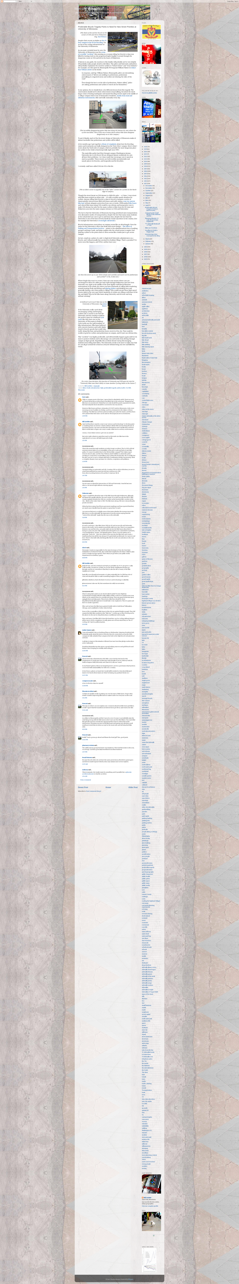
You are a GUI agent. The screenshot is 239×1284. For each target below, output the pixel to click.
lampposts (145, 651)
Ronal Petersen (87, 757)
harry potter (146, 594)
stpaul (144, 1034)
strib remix (145, 1043)
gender (144, 563)
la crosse (145, 645)
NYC (143, 780)
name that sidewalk (148, 742)
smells (144, 1007)
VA (143, 1115)
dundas (144, 496)
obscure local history (148, 787)
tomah (144, 1077)
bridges (144, 378)
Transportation (147, 1090)
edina (144, 505)
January (148, 244)
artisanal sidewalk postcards (151, 320)
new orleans (146, 751)
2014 (145, 176)
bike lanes (145, 342)
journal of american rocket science (150, 635)
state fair (145, 1030)
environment (146, 519)
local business (146, 660)
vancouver (145, 1119)
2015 (145, 173)
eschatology (146, 521)
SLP (143, 1003)
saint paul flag (146, 936)
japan (144, 630)
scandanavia (146, 945)
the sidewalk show (147, 1068)
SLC (143, 1001)
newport (144, 756)
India (143, 612)
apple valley (145, 306)
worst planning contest (149, 1155)
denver (144, 470)
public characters (147, 874)
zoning (144, 1168)
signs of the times (147, 994)
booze (144, 369)
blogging (145, 360)
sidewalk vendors (147, 985)
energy (144, 512)
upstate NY (145, 1110)
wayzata (144, 1133)
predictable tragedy (110, 388)
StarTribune (102, 37)
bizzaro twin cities (147, 353)
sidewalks (145, 987)
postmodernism (147, 863)
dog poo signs (146, 487)
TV (143, 1097)
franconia (145, 548)
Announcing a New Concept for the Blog (152, 235)
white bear (145, 1141)
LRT (143, 676)
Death (88, 388)
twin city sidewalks (88, 9)
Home (108, 787)
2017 (145, 169)
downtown (145, 492)
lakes (143, 649)
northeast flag (146, 769)
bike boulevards (147, 338)
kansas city (145, 638)
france (144, 545)
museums (145, 738)
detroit (144, 478)
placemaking (146, 843)
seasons (144, 954)
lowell (144, 674)
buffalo (144, 380)
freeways (145, 552)
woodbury (145, 1153)
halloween (145, 589)
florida (144, 541)
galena (144, 557)
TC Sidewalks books (148, 1052)
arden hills (145, 315)
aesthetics (145, 291)
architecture (146, 311)
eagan (144, 501)
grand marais (146, 577)
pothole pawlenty (147, 865)
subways (144, 1048)
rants (143, 899)
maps (143, 685)
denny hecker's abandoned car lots (150, 465)
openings (145, 800)
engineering (146, 514)
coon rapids (146, 437)
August (147, 195)
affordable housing (148, 295)
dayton (144, 455)
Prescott (85, 656)
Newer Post (83, 787)
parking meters (147, 823)
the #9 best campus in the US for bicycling (92, 41)
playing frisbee (110, 288)
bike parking (146, 344)
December (148, 186)
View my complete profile (150, 1206)
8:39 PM (84, 729)
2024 (145, 151)
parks (143, 825)
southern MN (146, 1021)
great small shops (147, 581)
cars (143, 398)
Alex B (84, 547)
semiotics (145, 958)
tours (143, 1079)
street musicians (147, 1036)
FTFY (143, 554)
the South (145, 1070)
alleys (144, 297)
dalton (144, 453)
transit (144, 1088)
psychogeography (148, 872)
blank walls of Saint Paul (149, 358)
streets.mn (145, 1041)
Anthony (85, 770)
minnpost (145, 718)
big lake (144, 335)
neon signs (145, 747)
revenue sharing (147, 914)
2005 (145, 259)
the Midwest (146, 1065)
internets (145, 619)
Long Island (146, 667)
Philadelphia (146, 836)
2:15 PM (84, 440)
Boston (144, 373)
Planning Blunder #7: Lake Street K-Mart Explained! (152, 220)
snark (144, 1010)
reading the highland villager (151, 901)
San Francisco (146, 940)
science (144, 951)
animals (144, 300)
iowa (143, 625)
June (147, 200)
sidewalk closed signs (149, 969)
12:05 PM (85, 651)
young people (146, 1164)
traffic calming (147, 1083)
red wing (145, 909)
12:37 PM (85, 675)
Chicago (144, 402)
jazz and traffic (146, 632)
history (144, 605)
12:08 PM (85, 686)
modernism (145, 727)
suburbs (144, 1045)
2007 (145, 254)
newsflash (145, 758)
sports (144, 1025)
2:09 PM (84, 416)
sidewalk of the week (148, 976)
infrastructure (95, 388)
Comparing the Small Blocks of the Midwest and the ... (152, 214)
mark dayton (146, 687)
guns (143, 583)
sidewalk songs (147, 983)
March (147, 239)
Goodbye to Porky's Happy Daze (151, 231)
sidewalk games (147, 974)
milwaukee (145, 707)
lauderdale (145, 656)
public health (146, 876)
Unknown (85, 493)
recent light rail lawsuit (106, 221)
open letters (146, 798)
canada (144, 389)
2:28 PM (84, 461)
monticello (145, 729)
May (146, 203)
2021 (145, 159)
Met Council (145, 700)
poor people (146, 856)
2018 (145, 166)
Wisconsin (81, 390)
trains (144, 1086)
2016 (145, 171)
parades (144, 811)
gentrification (146, 566)
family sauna (146, 532)
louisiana (145, 669)
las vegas (145, 654)
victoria (144, 1121)
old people (145, 794)
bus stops (145, 387)
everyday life (146, 523)
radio (143, 892)
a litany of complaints (109, 144)
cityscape (145, 414)
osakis (144, 805)
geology (144, 570)
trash (143, 1092)
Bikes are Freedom (151, 228)
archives (144, 313)
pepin (144, 834)
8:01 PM (84, 542)
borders (144, 371)
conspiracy (145, 435)
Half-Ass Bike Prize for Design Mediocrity (151, 586)
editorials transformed (149, 508)
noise (143, 762)
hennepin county (147, 598)
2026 (145, 147)
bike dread (145, 340)
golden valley (146, 575)
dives (143, 483)
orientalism (145, 803)
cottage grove (146, 440)
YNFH (144, 1159)
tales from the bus (147, 1050)
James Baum (104, 305)
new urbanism (146, 753)
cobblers (144, 433)
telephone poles (147, 1059)
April (147, 205)
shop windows (146, 965)
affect (144, 293)
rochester (145, 922)
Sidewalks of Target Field (150, 992)
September (149, 193)
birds (143, 351)
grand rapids (146, 579)
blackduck (145, 355)
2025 (145, 149)
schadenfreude (147, 947)
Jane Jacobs (145, 627)
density (144, 468)
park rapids (145, 816)
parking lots (146, 820)
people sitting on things (149, 832)
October (148, 190)
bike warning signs (148, 347)
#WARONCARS (146, 288)
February (148, 241)
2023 (145, 154)
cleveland (145, 420)
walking (144, 1128)
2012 (145, 181)
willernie (144, 1144)
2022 (145, 156)
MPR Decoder (146, 735)
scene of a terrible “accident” (91, 53)
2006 (146, 257)
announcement (147, 302)
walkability (145, 1126)
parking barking (147, 818)
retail (143, 911)
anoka (144, 304)
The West (145, 1072)
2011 (145, 183)
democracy (145, 462)
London (144, 665)
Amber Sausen (86, 630)
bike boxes (132, 203)
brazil (143, 376)
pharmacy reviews (88, 745)
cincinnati (145, 405)
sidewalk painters (147, 978)
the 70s (144, 1061)
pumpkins (145, 887)
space (144, 1023)
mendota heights (147, 694)
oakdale (144, 782)
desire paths (146, 476)
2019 (145, 164)
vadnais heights (147, 1117)
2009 (146, 249)
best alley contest (147, 331)
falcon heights (146, 530)
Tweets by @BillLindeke (149, 93)
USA (143, 1112)
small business (146, 1005)
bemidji (144, 329)
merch (144, 696)
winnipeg (145, 1148)
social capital (146, 1014)
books (144, 367)
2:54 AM (84, 776)
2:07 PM (84, 752)
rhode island (146, 916)
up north (144, 1108)
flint (143, 539)
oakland (144, 785)
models (144, 724)
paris (143, 814)
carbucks (145, 396)
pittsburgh (145, 840)
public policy (146, 878)
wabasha (144, 1124)
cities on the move (148, 409)
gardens (144, 561)
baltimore (145, 322)
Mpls (101, 388)
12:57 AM (85, 764)
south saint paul (147, 1019)
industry (144, 614)
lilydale (144, 658)
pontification (146, 854)
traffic (123, 388)
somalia (144, 1016)
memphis (145, 692)
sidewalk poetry (147, 981)
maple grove (146, 680)
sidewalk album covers (149, 967)
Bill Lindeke (86, 421)
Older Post (133, 787)
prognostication (147, 870)
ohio (143, 789)
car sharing (145, 393)
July (146, 198)
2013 (145, 178)
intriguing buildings (148, 621)
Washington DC (147, 1130)
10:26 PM (85, 739)
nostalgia (145, 773)
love (143, 671)
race (143, 890)
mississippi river (147, 720)
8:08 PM (84, 558)
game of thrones (147, 559)
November (148, 188)
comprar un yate (87, 681)
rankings (145, 896)
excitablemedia (147, 528)
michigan (145, 705)
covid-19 (144, 442)
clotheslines (146, 431)
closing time (146, 424)
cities (143, 407)
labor (143, 647)
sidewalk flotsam (147, 972)
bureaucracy (146, 382)
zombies (144, 1166)
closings (144, 426)
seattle (144, 956)
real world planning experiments (148, 906)
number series (146, 778)
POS (143, 861)
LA (143, 642)
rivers (144, 920)
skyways (144, 998)
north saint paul (147, 767)
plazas (144, 849)
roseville (144, 927)
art (143, 317)
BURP (144, 385)
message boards (147, 698)
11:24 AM (85, 710)
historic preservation (148, 603)
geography (145, 568)
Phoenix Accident (88, 691)
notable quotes (146, 776)
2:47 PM (84, 475)
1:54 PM (84, 698)
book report (145, 364)
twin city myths (147, 1101)
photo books (146, 838)
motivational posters (148, 731)
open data (145, 796)
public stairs (145, 883)
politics (144, 852)
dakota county (146, 451)
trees (143, 1095)
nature (144, 744)
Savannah (145, 943)
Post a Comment (85, 780)
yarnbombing (146, 1157)
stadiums (145, 1027)
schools (144, 949)
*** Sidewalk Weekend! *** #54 (152, 224)
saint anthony (146, 931)
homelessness (146, 607)
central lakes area (147, 400)
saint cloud (145, 934)
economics (145, 503)
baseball (144, 324)
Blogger (130, 1279)
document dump (147, 485)
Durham (144, 499)
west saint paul (146, 1137)
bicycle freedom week (149, 333)
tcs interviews (146, 1054)
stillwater (145, 1032)
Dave (84, 397)
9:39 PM (84, 624)
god (143, 572)
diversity (144, 481)
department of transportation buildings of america (151, 473)
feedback (145, 534)
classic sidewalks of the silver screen (151, 416)
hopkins (144, 610)
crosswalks (145, 446)
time (143, 1074)
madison (145, 678)
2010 (145, 247)
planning (145, 845)
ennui (144, 516)
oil (142, 791)
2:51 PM (84, 487)
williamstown (146, 1146)
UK (143, 1106)
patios (144, 827)
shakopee (145, 963)
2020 (145, 161)
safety (119, 388)
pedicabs (145, 829)
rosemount (145, 925)
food (143, 543)
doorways (145, 490)
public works (146, 885)
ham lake (145, 592)
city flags (145, 411)
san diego (145, 938)
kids (143, 640)
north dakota (146, 765)
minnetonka (146, 715)
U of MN (128, 388)
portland (145, 858)
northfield (145, 771)
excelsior (145, 525)
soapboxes (145, 1012)
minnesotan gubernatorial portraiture (150, 712)
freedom (145, 550)
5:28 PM (84, 517)
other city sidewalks (148, 807)
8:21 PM (84, 586)
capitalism (145, 391)
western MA (145, 1139)
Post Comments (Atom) (93, 791)
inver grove (145, 623)
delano (144, 460)
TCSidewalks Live (147, 1057)
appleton (145, 309)
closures (144, 429)
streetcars (145, 1039)
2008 (145, 252)
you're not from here (148, 1162)
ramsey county (146, 894)
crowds (144, 449)
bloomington (146, 362)
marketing (145, 689)
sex (143, 960)
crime (144, 444)
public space (146, 881)
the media (145, 1063)
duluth (144, 494)
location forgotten (148, 662)
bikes (84, 388)
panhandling (146, 809)
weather (144, 1135)
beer (143, 326)
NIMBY (144, 760)
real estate (145, 903)
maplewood (145, 683)
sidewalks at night (147, 989)
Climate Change (147, 422)
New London (146, 749)
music (144, 740)
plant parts (145, 847)
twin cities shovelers (148, 1099)
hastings (144, 596)
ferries (144, 537)
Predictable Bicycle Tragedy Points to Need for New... (151, 209)
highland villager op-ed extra (151, 601)
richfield (144, 918)
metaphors (145, 703)
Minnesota (145, 709)
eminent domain (147, 510)
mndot (144, 722)
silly (143, 996)
